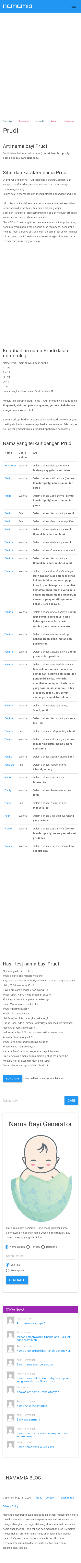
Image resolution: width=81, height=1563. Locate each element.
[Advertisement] (40, 59)
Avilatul (54, 121)
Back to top (67, 1497)
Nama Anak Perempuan (32, 1405)
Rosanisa (23, 121)
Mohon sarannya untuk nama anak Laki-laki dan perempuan (44, 1338)
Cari (71, 1100)
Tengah (35, 1246)
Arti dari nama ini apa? (31, 1323)
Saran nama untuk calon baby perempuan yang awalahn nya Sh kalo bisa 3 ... (43, 1380)
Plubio (8, 803)
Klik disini (12, 1078)
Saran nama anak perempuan (35, 1364)
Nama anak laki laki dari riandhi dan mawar (43, 1350)
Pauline (9, 634)
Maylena (69, 121)
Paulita (8, 739)
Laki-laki (15, 1264)
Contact (50, 1497)
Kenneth (39, 121)
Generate (17, 1280)
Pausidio (10, 764)
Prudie (8, 828)
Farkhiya (8, 121)
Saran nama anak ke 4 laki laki (35, 1447)
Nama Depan (17, 1246)
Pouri (7, 815)
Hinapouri (10, 465)
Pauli (7, 478)
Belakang (51, 1246)
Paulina (9, 542)
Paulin (8, 513)
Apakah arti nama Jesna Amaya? (38, 1392)
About (38, 1497)
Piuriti (8, 777)
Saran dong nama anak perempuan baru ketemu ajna (42, 1435)
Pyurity (8, 846)
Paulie (8, 495)
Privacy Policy (10, 1506)
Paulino (9, 731)
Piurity (8, 790)
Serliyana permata (28, 1419)
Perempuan (17, 1270)
